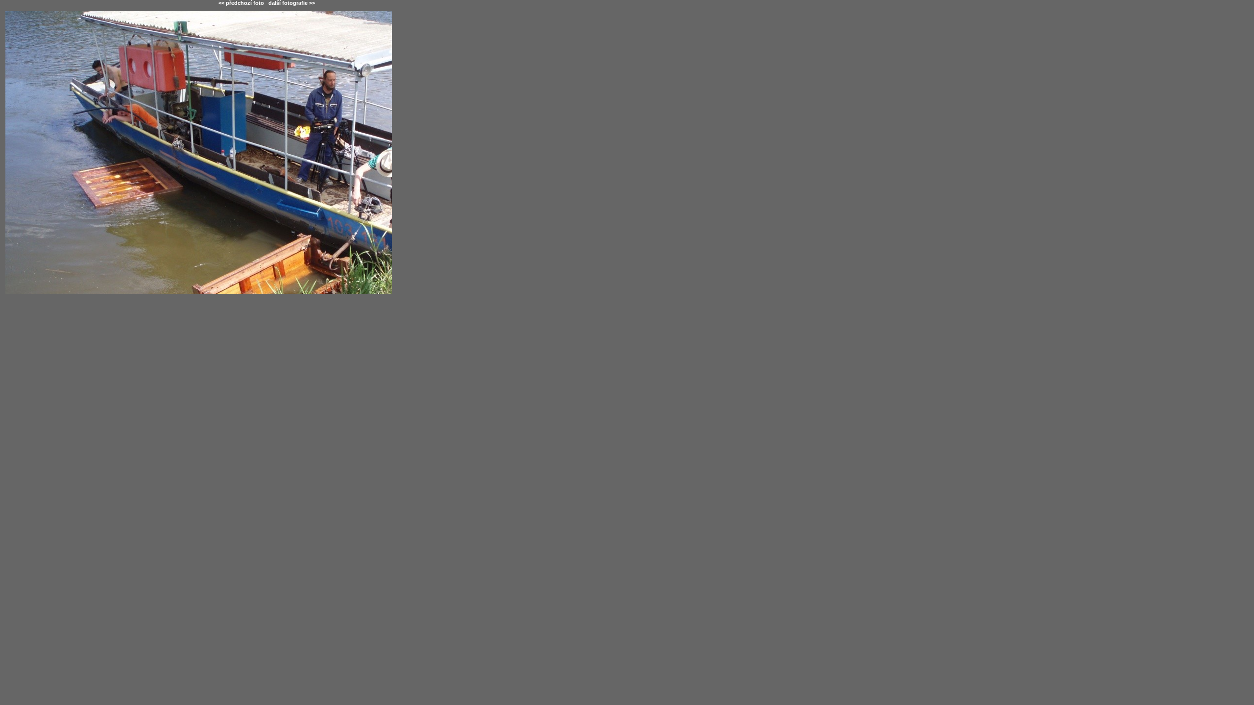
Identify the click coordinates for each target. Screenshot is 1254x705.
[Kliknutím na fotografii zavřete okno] (266, 207)
